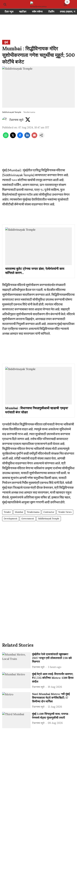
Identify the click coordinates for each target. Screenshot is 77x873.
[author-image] (5, 120)
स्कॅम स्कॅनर (37, 11)
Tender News (65, 512)
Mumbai (19, 512)
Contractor (48, 512)
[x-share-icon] (13, 137)
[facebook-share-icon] (20, 137)
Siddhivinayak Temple (48, 518)
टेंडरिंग (51, 11)
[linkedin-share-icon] (27, 137)
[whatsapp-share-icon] (6, 137)
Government (27, 518)
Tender (7, 512)
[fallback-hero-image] (16, 660)
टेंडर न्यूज (9, 11)
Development (10, 518)
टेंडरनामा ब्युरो (16, 120)
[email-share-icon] (34, 137)
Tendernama (33, 512)
